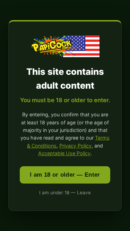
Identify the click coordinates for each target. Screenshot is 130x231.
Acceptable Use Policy (64, 153)
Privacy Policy (75, 146)
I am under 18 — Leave (65, 192)
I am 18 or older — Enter (65, 174)
